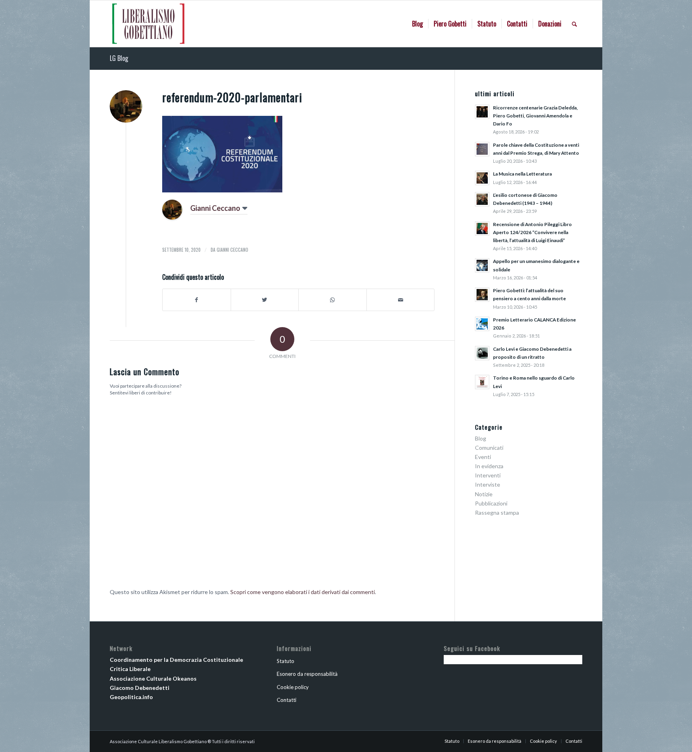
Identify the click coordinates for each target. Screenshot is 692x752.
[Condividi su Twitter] (265, 300)
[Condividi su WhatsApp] (332, 300)
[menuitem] (417, 23)
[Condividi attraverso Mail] (401, 300)
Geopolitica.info (131, 696)
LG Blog (119, 58)
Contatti (286, 700)
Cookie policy (293, 687)
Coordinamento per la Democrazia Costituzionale (176, 659)
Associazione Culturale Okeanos (153, 678)
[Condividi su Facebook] (197, 300)
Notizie (484, 494)
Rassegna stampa (497, 512)
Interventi (488, 475)
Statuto (285, 661)
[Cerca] (574, 23)
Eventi (483, 456)
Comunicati (489, 447)
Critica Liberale (130, 668)
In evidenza (489, 466)
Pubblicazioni (491, 503)
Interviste (487, 484)
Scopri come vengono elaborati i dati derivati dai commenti (302, 591)
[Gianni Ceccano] (172, 217)
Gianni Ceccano (215, 208)
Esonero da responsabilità (307, 674)
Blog (480, 438)
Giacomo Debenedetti (139, 687)
